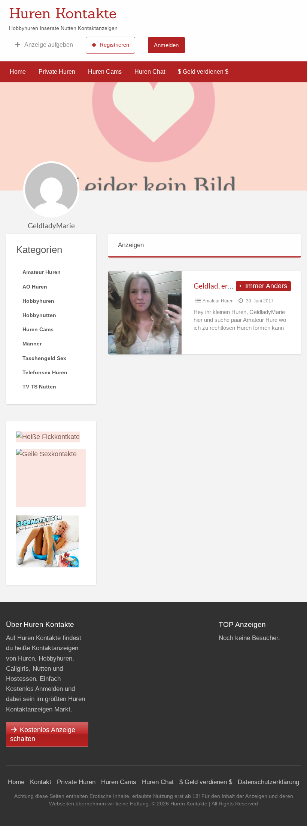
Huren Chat (149, 71)
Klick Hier (207, 11)
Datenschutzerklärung (268, 782)
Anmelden (166, 45)
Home (18, 71)
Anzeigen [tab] (131, 245)
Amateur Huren (218, 301)
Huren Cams (105, 71)
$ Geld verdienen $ (203, 71)
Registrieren (114, 45)
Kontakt (40, 782)
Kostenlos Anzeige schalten (42, 734)
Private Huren (57, 71)
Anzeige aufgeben (48, 45)
